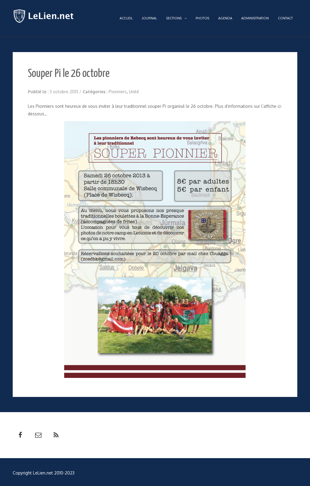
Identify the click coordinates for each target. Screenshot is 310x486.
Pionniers (118, 91)
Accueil (126, 18)
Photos (202, 18)
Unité (134, 91)
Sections (174, 18)
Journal (149, 18)
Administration (255, 18)
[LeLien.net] (45, 17)
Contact (285, 18)
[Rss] (56, 435)
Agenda (225, 18)
